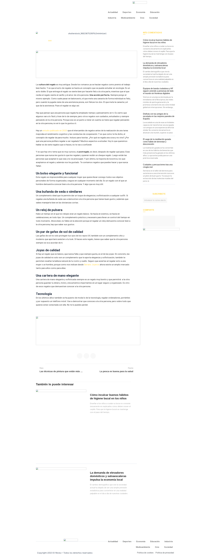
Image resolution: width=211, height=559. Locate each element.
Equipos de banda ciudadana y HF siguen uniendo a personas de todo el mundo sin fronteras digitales (158, 90)
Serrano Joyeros (91, 264)
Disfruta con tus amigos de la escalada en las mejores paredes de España (158, 116)
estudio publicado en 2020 (54, 130)
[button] (79, 356)
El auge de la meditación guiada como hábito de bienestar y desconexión (157, 141)
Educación (154, 12)
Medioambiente (128, 18)
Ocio (142, 18)
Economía (140, 12)
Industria (112, 18)
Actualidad (113, 12)
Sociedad (153, 18)
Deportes (127, 12)
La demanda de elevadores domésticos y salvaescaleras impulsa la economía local (108, 476)
